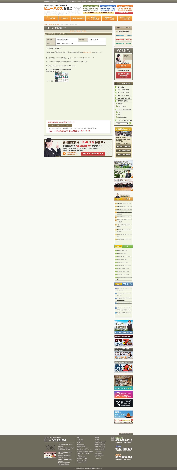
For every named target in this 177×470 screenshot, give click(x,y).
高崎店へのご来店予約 (99, 449)
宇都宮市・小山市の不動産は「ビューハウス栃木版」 (123, 354)
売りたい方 (65, 18)
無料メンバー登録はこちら (93, 154)
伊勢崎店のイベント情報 (82, 458)
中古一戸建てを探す (123, 92)
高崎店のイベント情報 (81, 462)
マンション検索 (80, 441)
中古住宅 (120, 103)
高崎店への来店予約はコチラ (123, 155)
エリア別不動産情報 (81, 456)
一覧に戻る (78, 30)
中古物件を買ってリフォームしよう (84, 449)
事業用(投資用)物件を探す (123, 98)
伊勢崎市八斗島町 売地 (123, 271)
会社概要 (97, 439)
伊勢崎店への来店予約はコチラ (123, 146)
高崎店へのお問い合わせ (100, 444)
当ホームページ (87, 52)
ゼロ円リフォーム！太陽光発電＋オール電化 (123, 164)
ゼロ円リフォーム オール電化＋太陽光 (125, 18)
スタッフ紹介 (123, 185)
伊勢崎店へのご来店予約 (100, 446)
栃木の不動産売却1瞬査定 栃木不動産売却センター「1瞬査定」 (123, 367)
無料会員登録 (124, 13)
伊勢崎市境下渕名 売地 (123, 262)
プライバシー (98, 458)
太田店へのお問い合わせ (100, 442)
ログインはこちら (123, 66)
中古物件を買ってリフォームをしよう (109, 18)
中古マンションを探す (123, 95)
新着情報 (97, 437)
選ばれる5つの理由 (78, 18)
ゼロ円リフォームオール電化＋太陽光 (85, 451)
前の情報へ (72, 30)
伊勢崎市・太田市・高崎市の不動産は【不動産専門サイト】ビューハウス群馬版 (57, 7)
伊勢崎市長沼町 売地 (122, 250)
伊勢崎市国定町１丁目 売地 (124, 265)
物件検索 (51, 18)
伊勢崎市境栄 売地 (121, 253)
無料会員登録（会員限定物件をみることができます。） (123, 75)
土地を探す (123, 87)
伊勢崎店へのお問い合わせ (100, 441)
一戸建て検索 (80, 439)
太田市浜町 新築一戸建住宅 (124, 203)
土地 (119, 114)
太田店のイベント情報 (81, 460)
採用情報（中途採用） (99, 455)
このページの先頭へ (126, 434)
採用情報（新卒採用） (99, 453)
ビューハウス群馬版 (56, 439)
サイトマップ (98, 456)
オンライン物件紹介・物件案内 (83, 453)
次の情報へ (84, 30)
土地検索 (79, 442)
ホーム (78, 437)
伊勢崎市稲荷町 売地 (122, 259)
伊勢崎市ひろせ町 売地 (123, 274)
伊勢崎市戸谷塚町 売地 (123, 268)
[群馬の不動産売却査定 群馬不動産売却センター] (50, 457)
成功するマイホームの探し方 (93, 18)
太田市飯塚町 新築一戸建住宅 (124, 206)
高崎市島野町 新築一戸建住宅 (124, 216)
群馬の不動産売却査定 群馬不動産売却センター (123, 341)
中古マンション (122, 106)
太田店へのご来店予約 (99, 448)
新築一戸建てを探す (123, 90)
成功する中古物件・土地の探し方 (123, 173)
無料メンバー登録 (80, 444)
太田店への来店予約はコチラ (123, 150)
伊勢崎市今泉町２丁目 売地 (124, 256)
